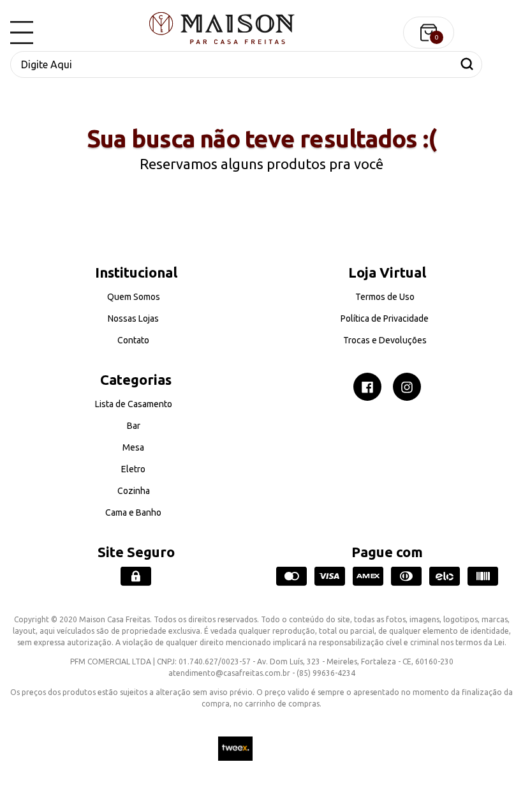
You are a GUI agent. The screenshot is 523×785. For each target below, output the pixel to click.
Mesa (133, 447)
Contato (133, 340)
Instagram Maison (407, 387)
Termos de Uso (385, 297)
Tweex (235, 748)
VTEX (289, 749)
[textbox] (246, 64)
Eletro (133, 469)
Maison (222, 28)
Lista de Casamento (133, 404)
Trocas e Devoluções (385, 340)
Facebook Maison (367, 387)
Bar (133, 426)
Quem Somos (133, 297)
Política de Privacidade (385, 318)
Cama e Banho (133, 512)
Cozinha (133, 491)
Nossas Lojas (133, 318)
